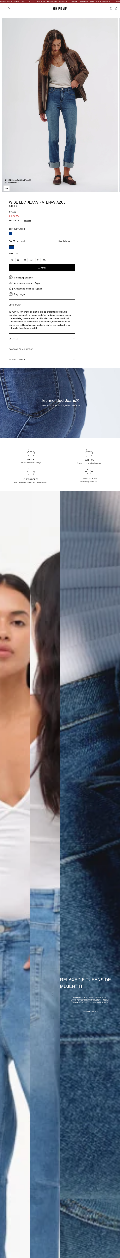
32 (31, 260)
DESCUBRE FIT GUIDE (90, 1012)
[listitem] (10, 233)
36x (44, 260)
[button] (3, 8)
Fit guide (27, 220)
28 (18, 260)
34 (38, 260)
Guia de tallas (64, 241)
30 (25, 260)
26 (12, 260)
